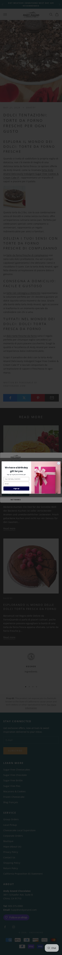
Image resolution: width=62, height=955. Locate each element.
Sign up (16, 488)
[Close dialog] (58, 463)
